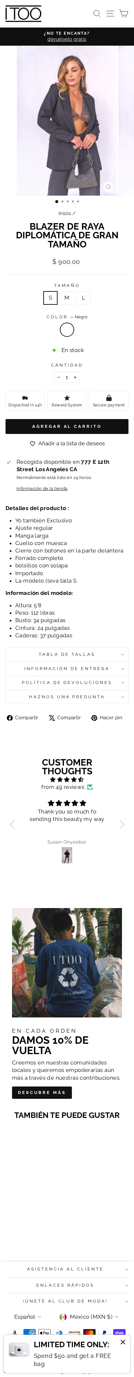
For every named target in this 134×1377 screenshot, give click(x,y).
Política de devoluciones (67, 682)
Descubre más (42, 1092)
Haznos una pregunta (67, 696)
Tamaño (67, 285)
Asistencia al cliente (65, 1269)
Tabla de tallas (67, 654)
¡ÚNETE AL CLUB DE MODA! (65, 1301)
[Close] (123, 1343)
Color (67, 316)
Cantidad (67, 365)
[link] (67, 1354)
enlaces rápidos (65, 1285)
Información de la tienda (42, 488)
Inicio (65, 213)
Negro (67, 329)
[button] (13, 824)
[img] (67, 779)
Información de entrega (66, 668)
